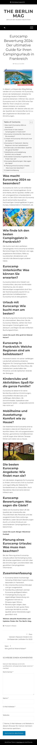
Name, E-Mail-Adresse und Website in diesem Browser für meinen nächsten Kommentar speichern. (18, 726)
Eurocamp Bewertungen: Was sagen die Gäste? (18, 162)
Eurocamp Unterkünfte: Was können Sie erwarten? (18, 135)
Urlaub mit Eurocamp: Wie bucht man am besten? (18, 140)
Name (6, 698)
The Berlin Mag (18, 13)
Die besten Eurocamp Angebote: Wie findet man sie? (18, 158)
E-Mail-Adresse (9, 707)
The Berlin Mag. (25, 621)
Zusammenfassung (12, 170)
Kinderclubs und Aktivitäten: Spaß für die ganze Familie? (18, 149)
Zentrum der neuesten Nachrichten (18, 19)
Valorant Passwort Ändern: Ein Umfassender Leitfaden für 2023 (19, 636)
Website (6, 715)
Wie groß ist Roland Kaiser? (15, 647)
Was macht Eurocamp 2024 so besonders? (15, 126)
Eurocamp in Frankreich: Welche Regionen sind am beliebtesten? (16, 144)
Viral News (19, 742)
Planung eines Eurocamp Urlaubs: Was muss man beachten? (18, 167)
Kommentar (8, 672)
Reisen (14, 626)
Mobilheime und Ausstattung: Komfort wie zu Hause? (15, 153)
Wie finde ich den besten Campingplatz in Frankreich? (15, 131)
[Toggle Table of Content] (30, 122)
